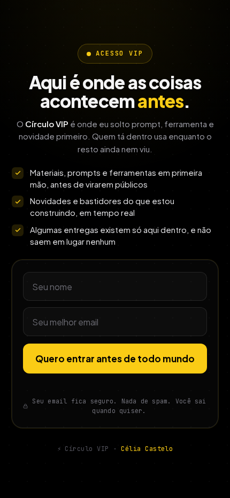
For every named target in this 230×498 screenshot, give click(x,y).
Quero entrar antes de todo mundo (115, 358)
